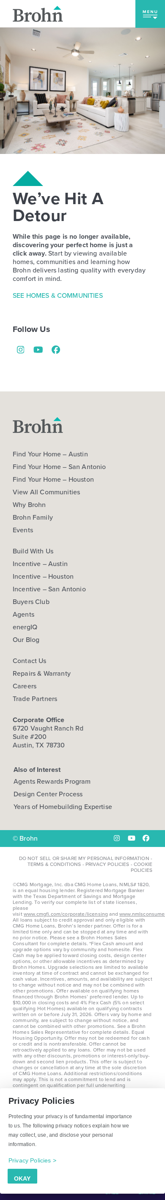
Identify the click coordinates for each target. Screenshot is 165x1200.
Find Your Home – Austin (50, 454)
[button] (150, 14)
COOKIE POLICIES (141, 867)
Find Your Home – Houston (53, 479)
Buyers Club (31, 602)
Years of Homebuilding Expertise (63, 807)
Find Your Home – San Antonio (59, 467)
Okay (22, 1178)
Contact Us (30, 661)
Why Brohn (29, 505)
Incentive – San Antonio (49, 589)
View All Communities (46, 492)
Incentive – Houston (43, 576)
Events (23, 530)
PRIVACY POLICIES (107, 864)
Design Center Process (48, 794)
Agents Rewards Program (52, 781)
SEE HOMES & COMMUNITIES (58, 295)
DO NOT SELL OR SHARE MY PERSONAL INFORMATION (84, 858)
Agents (23, 614)
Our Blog (26, 640)
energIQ (25, 627)
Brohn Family (33, 517)
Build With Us (33, 551)
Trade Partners (35, 699)
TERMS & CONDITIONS (54, 864)
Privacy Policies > (32, 1160)
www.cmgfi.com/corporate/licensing (66, 914)
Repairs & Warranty (42, 673)
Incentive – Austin (40, 564)
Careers (24, 686)
